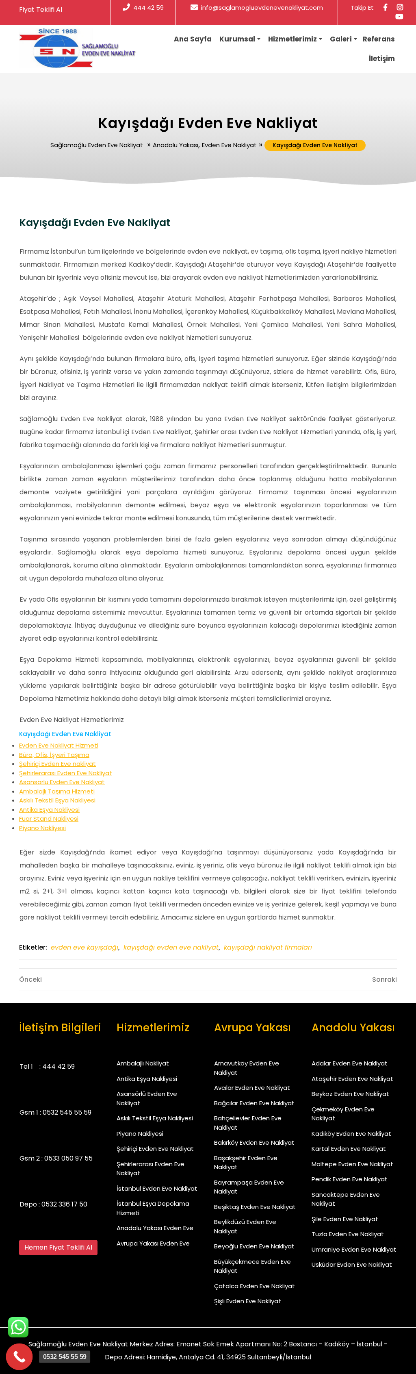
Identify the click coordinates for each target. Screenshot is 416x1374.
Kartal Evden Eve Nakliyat (349, 1148)
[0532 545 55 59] (19, 1357)
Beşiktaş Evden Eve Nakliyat (255, 1206)
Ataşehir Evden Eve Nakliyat (352, 1078)
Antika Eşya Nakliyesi (49, 809)
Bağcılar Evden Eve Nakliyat (254, 1103)
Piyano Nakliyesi (42, 828)
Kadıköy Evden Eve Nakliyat (351, 1133)
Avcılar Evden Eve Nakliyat (252, 1087)
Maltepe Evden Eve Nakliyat (352, 1164)
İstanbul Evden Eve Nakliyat (157, 1188)
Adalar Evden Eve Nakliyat (350, 1063)
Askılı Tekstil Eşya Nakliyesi (57, 800)
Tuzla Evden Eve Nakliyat (348, 1234)
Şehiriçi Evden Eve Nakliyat (155, 1148)
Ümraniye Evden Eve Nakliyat (354, 1249)
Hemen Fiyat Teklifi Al (58, 1247)
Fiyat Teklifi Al (40, 9)
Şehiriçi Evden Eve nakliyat (57, 763)
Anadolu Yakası (175, 145)
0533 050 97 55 (68, 1158)
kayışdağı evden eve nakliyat (171, 947)
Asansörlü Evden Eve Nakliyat (62, 782)
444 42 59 (148, 7)
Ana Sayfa (193, 39)
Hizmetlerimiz (292, 39)
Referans (379, 39)
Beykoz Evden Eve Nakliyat (350, 1093)
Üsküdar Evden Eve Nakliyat (352, 1264)
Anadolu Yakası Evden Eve (155, 1228)
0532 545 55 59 (67, 1112)
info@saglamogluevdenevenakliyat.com (262, 7)
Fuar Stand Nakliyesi (48, 818)
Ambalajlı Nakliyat (143, 1063)
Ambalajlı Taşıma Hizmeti (57, 791)
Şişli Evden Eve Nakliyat (247, 1301)
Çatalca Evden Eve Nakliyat (254, 1286)
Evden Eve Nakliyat (229, 145)
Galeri (341, 39)
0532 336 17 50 (64, 1204)
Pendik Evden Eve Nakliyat (350, 1179)
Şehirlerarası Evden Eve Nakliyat (65, 773)
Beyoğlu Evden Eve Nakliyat (254, 1246)
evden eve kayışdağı (84, 947)
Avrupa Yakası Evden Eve (153, 1243)
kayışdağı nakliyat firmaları (268, 947)
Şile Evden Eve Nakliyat (345, 1219)
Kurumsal (237, 39)
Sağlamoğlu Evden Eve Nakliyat (96, 145)
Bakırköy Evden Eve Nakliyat (254, 1142)
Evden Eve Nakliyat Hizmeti (58, 745)
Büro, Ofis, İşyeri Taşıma (54, 754)
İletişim (382, 58)
